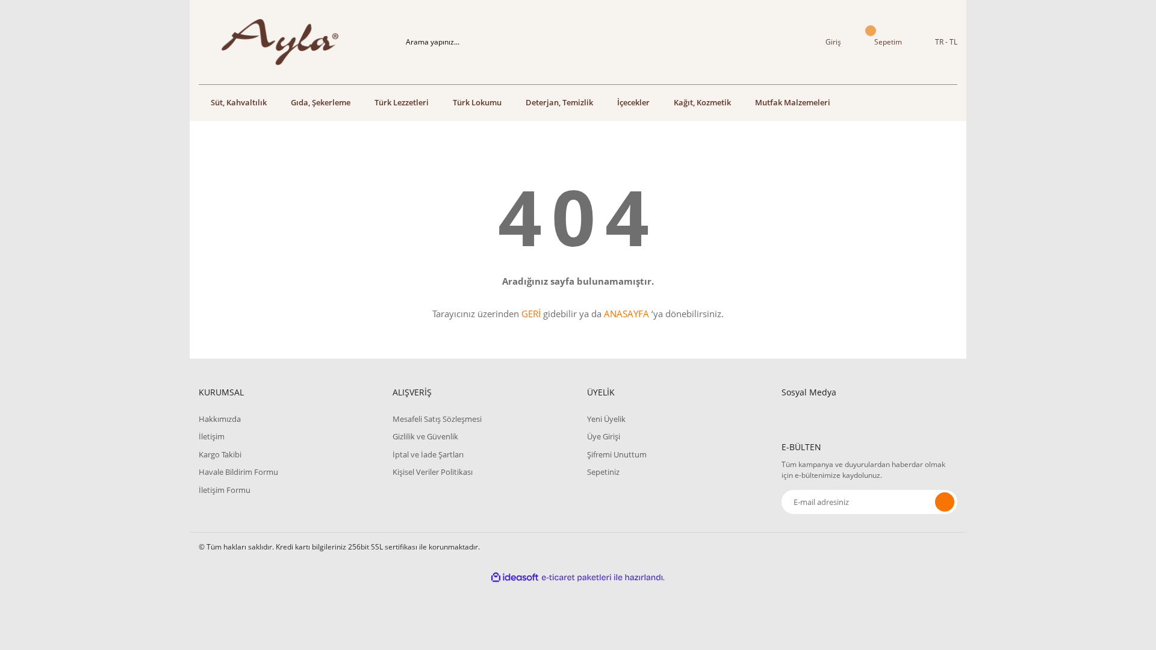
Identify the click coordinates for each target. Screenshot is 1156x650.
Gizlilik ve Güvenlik (425, 436)
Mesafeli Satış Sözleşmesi (437, 418)
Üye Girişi (603, 436)
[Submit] (944, 502)
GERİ (531, 314)
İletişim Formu (224, 489)
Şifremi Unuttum (617, 454)
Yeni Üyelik (606, 418)
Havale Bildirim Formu (238, 471)
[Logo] (287, 42)
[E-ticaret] (576, 577)
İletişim (212, 436)
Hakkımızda (220, 418)
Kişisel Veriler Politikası (433, 471)
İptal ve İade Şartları (428, 454)
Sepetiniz (603, 471)
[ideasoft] (515, 577)
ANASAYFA (626, 314)
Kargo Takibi (220, 454)
